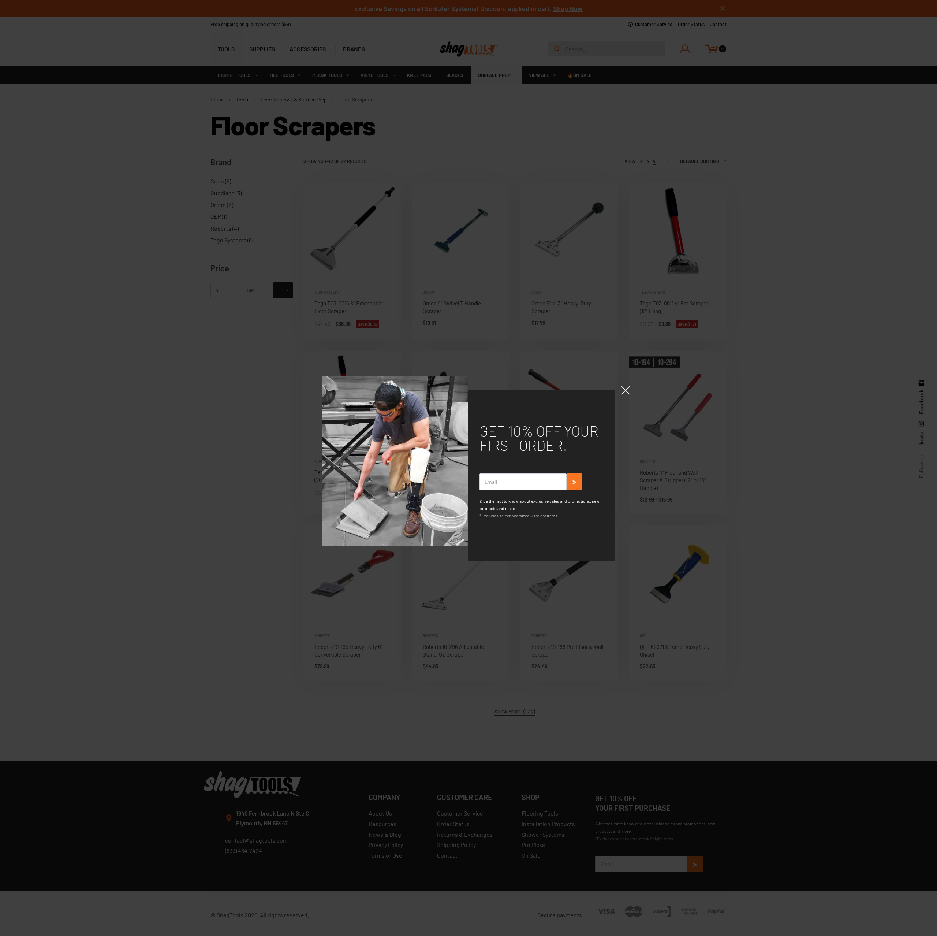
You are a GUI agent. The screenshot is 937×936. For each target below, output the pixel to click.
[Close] (625, 390)
